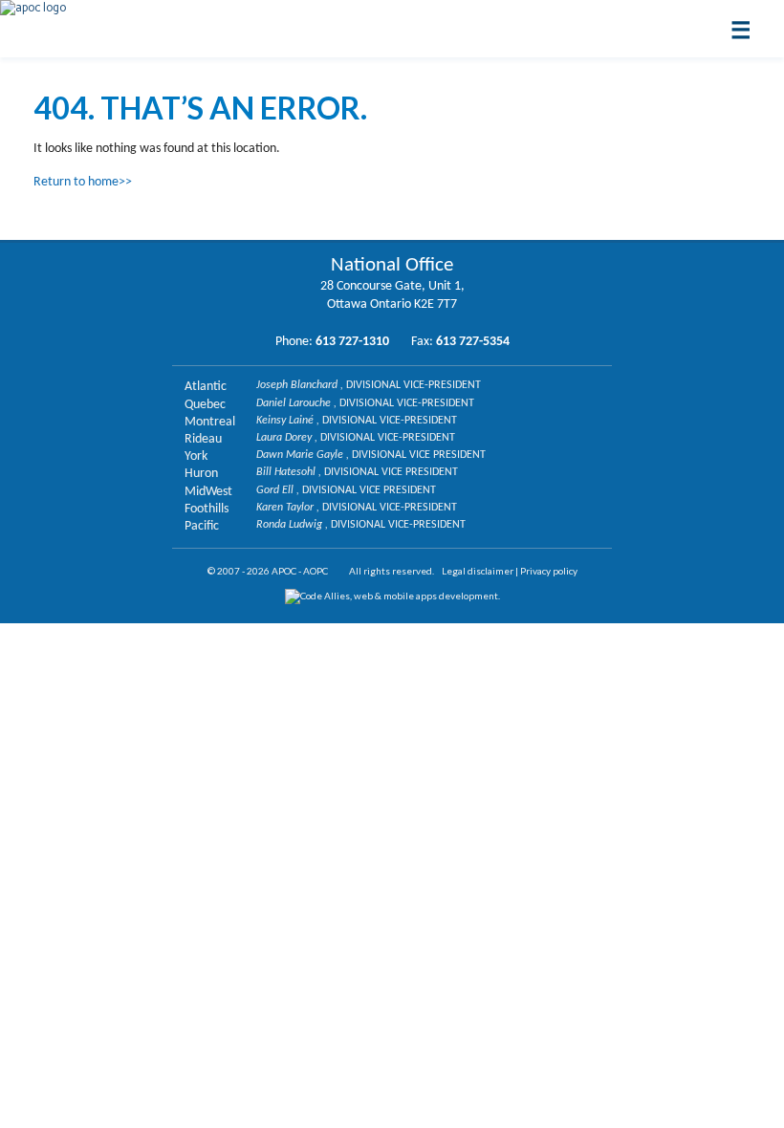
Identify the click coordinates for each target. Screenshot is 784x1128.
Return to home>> (82, 182)
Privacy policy (548, 570)
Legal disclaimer (477, 570)
